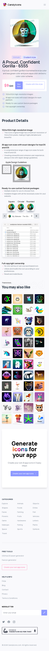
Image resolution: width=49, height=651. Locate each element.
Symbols (36, 529)
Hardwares (21, 520)
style (30, 57)
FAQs (4, 581)
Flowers (5, 516)
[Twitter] (3, 622)
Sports (20, 529)
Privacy (4, 594)
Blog (3, 585)
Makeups (5, 525)
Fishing (20, 525)
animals (16, 57)
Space (4, 529)
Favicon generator (9, 560)
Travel (4, 533)
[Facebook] (8, 622)
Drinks (35, 508)
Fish (34, 512)
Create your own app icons (23, 473)
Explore (5, 503)
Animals (20, 503)
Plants (35, 525)
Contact (5, 589)
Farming (20, 512)
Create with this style (34, 84)
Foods (19, 508)
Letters (35, 520)
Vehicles (36, 516)
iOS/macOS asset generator (13, 556)
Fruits (19, 516)
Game (4, 520)
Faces (4, 512)
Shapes (5, 508)
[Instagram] (14, 622)
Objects (36, 503)
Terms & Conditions (9, 598)
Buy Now (19, 85)
